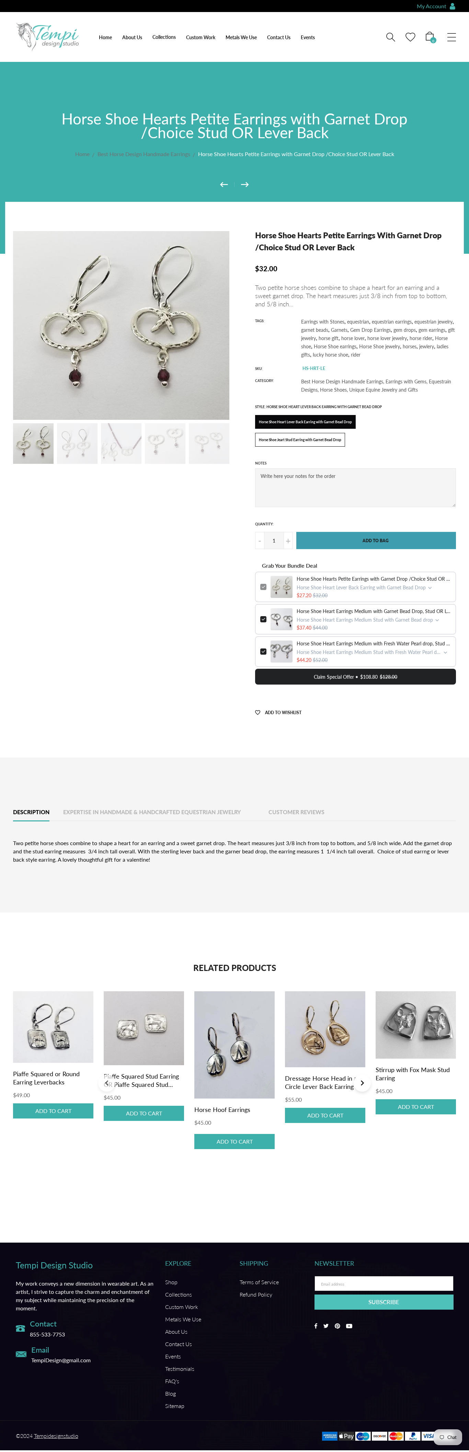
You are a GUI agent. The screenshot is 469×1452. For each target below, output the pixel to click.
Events (308, 37)
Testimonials (179, 1368)
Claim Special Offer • (355, 677)
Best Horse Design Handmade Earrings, (342, 381)
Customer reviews (296, 812)
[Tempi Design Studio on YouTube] (349, 1326)
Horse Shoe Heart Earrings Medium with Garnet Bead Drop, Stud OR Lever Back (374, 611)
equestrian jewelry (433, 322)
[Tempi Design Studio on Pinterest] (337, 1326)
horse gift (329, 338)
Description (31, 812)
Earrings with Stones (322, 322)
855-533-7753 (47, 1334)
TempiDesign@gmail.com (61, 1360)
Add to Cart (53, 1110)
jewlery (426, 346)
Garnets (339, 330)
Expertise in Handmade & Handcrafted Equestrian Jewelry (152, 812)
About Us (132, 37)
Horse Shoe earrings (335, 346)
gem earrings (432, 330)
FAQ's (172, 1381)
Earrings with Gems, (406, 381)
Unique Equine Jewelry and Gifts (383, 390)
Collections (178, 1294)
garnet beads (314, 330)
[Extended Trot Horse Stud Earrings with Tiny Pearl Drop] (227, 184)
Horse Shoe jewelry (379, 346)
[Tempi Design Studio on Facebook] (315, 1326)
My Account (431, 6)
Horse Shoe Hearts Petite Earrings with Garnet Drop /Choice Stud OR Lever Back (374, 579)
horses (409, 346)
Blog (170, 1393)
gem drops (404, 330)
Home (105, 37)
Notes (260, 463)
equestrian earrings (392, 322)
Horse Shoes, (334, 390)
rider (356, 355)
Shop (171, 1282)
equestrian (358, 322)
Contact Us (278, 37)
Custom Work (200, 37)
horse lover (353, 338)
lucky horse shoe (330, 355)
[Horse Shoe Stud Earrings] (245, 184)
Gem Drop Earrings (370, 330)
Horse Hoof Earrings (222, 1109)
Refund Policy (256, 1294)
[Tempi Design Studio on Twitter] (326, 1326)
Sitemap (174, 1405)
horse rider (421, 338)
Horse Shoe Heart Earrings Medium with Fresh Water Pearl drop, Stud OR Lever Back (374, 643)
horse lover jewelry (387, 338)
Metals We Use (241, 37)
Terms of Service (259, 1282)
